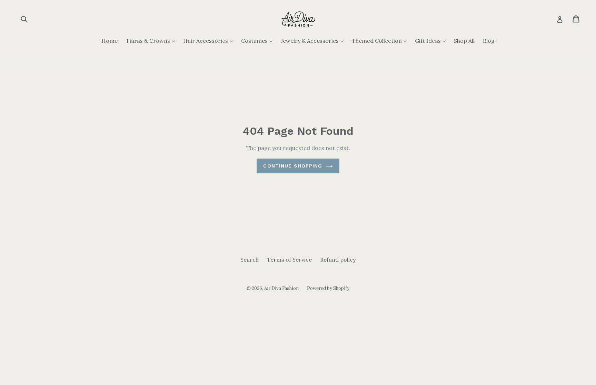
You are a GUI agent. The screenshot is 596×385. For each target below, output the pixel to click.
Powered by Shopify (328, 288)
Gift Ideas (432, 40)
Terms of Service (289, 259)
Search (249, 259)
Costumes (258, 40)
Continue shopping (292, 166)
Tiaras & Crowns (152, 40)
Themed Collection (381, 40)
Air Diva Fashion (281, 288)
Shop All (464, 40)
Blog (489, 40)
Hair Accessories (209, 40)
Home (109, 40)
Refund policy (338, 259)
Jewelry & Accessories (314, 40)
